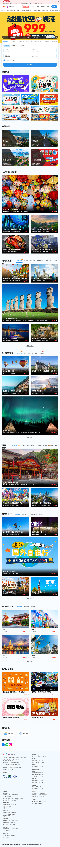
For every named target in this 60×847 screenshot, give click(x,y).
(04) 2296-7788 (11, 822)
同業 (48, 6)
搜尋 (31, 65)
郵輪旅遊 (22, 45)
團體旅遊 (5, 41)
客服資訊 (36, 801)
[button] (56, 37)
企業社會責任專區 (43, 794)
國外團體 (6, 10)
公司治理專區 (41, 793)
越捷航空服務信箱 (38, 803)
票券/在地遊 (45, 10)
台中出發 (51, 10)
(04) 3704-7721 (11, 824)
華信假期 (28, 10)
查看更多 (29, 345)
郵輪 (18, 10)
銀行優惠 (10, 733)
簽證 (38, 6)
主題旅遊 (34, 10)
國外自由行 (13, 10)
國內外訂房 (38, 41)
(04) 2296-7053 (39, 780)
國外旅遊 (7, 45)
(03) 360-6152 (6, 808)
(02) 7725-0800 (7, 796)
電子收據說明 (40, 796)
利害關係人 (34, 794)
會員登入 (54, 6)
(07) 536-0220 (38, 787)
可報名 (7, 60)
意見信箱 (43, 801)
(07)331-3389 (6, 830)
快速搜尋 (54, 41)
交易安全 (34, 796)
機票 (14, 41)
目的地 (33, 49)
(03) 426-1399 (6, 816)
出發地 (6, 49)
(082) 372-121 (6, 837)
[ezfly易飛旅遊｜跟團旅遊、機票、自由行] (8, 6)
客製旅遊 (25, 733)
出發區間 (7, 55)
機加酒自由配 (30, 41)
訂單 (33, 6)
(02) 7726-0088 (39, 772)
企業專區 (43, 6)
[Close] (58, 1)
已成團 (13, 60)
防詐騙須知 (26, 6)
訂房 (39, 10)
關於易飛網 (34, 793)
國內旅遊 (14, 45)
